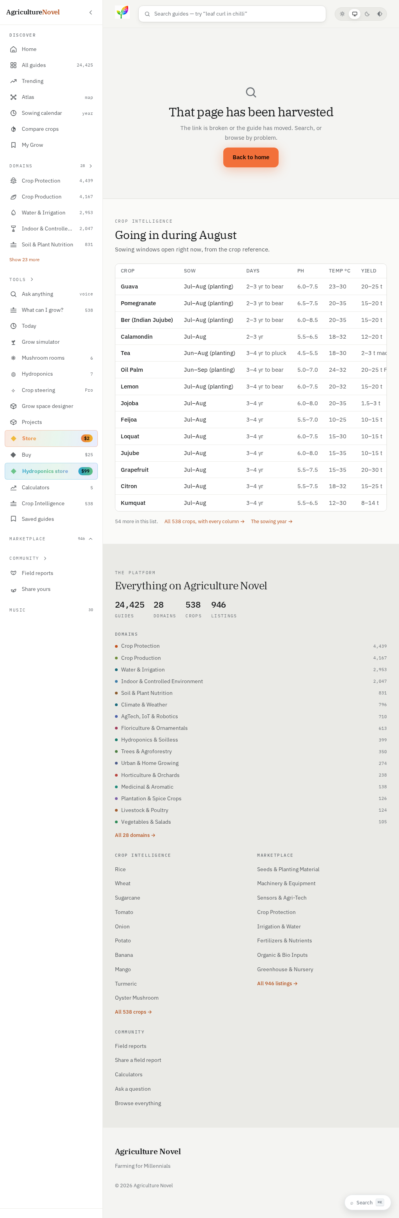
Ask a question (133, 1088)
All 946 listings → (277, 983)
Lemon (130, 386)
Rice (120, 869)
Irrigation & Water (279, 926)
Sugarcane (127, 897)
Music (51, 610)
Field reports (131, 1045)
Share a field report (138, 1059)
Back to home (251, 157)
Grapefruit (134, 469)
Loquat (130, 436)
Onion (122, 926)
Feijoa (129, 419)
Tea (125, 353)
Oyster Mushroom (137, 997)
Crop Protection (276, 912)
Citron (129, 486)
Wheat (123, 883)
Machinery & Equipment (286, 883)
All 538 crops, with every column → (204, 521)
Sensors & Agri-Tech (282, 897)
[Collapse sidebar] (90, 12)
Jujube (130, 453)
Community (24, 558)
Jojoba (129, 403)
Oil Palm (132, 369)
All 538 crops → (133, 1012)
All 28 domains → (135, 835)
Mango (123, 969)
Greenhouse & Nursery (285, 969)
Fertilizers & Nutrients (284, 940)
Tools (17, 279)
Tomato (124, 912)
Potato (123, 940)
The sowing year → (272, 521)
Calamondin (137, 336)
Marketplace (47, 538)
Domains (47, 166)
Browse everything (138, 1103)
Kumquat (133, 502)
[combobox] (237, 13)
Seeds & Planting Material (288, 869)
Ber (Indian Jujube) (147, 319)
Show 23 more (24, 259)
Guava (129, 286)
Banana (124, 954)
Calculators (129, 1074)
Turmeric (126, 983)
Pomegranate (138, 303)
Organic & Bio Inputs (282, 954)
